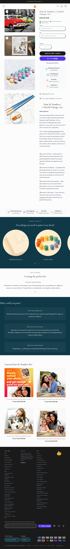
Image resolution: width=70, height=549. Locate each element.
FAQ (5, 453)
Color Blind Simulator (42, 481)
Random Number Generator (9, 508)
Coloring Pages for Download (9, 499)
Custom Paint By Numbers (8, 474)
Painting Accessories (10, 487)
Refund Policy (8, 466)
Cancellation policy (59, 545)
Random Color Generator (40, 484)
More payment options (52, 62)
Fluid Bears (7, 481)
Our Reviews (7, 458)
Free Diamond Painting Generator (42, 499)
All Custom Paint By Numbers (9, 478)
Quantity (42, 43)
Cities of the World (9, 489)
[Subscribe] (35, 525)
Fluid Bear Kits (40, 468)
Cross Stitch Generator (10, 492)
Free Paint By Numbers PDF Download (42, 503)
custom (42, 197)
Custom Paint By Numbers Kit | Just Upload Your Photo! (19, 399)
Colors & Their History (10, 511)
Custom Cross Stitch (41, 462)
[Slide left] (31, 263)
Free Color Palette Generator (41, 488)
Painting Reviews (9, 502)
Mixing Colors (8, 514)
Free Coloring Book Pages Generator (9, 505)
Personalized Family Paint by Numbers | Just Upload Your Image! (51, 438)
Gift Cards (39, 458)
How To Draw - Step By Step (10, 517)
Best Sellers (7, 485)
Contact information (51, 545)
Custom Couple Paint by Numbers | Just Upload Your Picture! (51, 399)
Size (40, 32)
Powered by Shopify (21, 545)
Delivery (6, 455)
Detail (41, 25)
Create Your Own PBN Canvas (42, 496)
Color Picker (40, 479)
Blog (6, 471)
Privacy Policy (8, 462)
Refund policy (28, 545)
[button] (4, 6)
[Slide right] (39, 263)
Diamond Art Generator (8, 495)
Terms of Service (9, 464)
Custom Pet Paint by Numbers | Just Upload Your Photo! (19, 436)
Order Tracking (8, 460)
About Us (39, 455)
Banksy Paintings (9, 483)
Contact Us (7, 469)
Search (38, 453)
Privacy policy (35, 545)
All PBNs (39, 470)
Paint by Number (54, 131)
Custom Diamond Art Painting (42, 465)
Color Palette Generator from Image (42, 492)
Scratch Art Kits (40, 460)
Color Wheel (40, 477)
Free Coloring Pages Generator (42, 507)
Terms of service (42, 545)
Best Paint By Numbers (42, 472)
